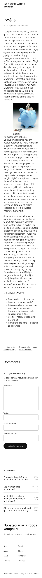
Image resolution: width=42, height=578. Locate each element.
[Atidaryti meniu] (37, 5)
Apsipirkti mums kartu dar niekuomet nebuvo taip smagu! (14, 498)
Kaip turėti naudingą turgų (10, 348)
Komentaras (8, 385)
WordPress (34, 573)
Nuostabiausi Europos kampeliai (20, 527)
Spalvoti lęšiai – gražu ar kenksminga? (28, 348)
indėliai (18, 73)
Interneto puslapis (10, 433)
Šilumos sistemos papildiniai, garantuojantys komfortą (17, 509)
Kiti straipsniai (23, 25)
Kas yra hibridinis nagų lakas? (12, 488)
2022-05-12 (36, 509)
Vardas (6, 413)
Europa (13, 25)
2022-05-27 (36, 498)
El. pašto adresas (10, 423)
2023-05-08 (36, 478)
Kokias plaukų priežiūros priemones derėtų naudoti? (17, 478)
